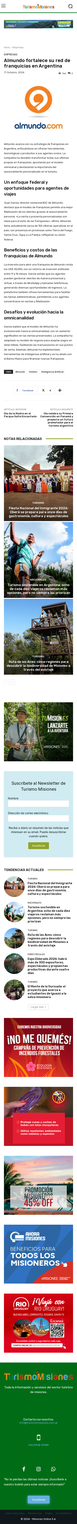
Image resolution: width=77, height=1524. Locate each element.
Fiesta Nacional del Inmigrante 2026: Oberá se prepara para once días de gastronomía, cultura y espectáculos (38, 512)
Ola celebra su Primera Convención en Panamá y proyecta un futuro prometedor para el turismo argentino (56, 419)
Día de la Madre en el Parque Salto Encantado (20, 415)
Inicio (7, 47)
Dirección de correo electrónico (28, 813)
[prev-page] (6, 682)
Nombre (13, 798)
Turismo (38, 503)
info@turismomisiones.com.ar (38, 1423)
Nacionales (38, 579)
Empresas (17, 47)
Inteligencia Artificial (52, 371)
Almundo (20, 371)
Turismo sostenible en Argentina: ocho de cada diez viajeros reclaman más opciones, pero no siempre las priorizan (38, 589)
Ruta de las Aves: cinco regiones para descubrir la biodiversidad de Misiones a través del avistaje (38, 666)
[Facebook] (23, 1469)
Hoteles (33, 371)
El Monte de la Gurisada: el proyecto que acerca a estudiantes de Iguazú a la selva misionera (47, 992)
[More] (60, 390)
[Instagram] (38, 1469)
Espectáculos (36, 954)
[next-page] (12, 682)
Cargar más (37, 1007)
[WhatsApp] (53, 1469)
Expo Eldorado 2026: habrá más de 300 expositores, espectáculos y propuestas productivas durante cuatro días (48, 966)
